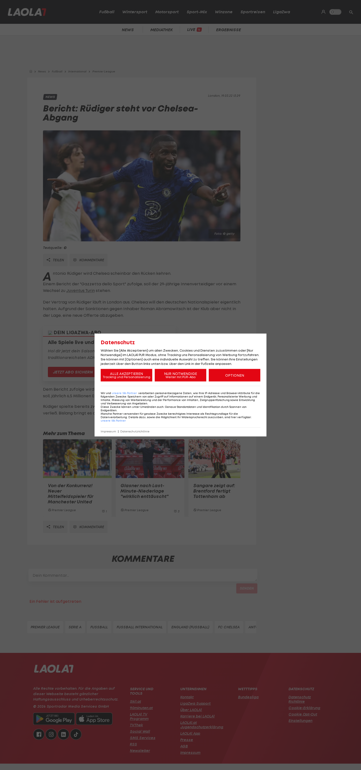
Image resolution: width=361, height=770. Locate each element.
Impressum (108, 431)
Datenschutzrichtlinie (135, 431)
